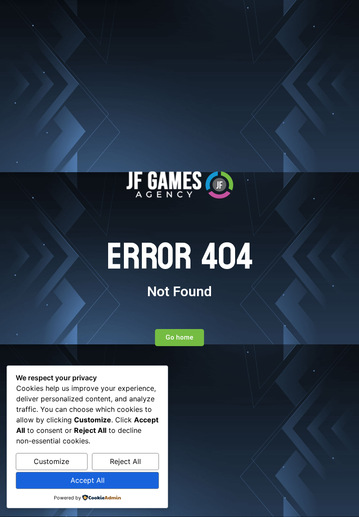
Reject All (125, 461)
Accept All (87, 480)
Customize (51, 461)
